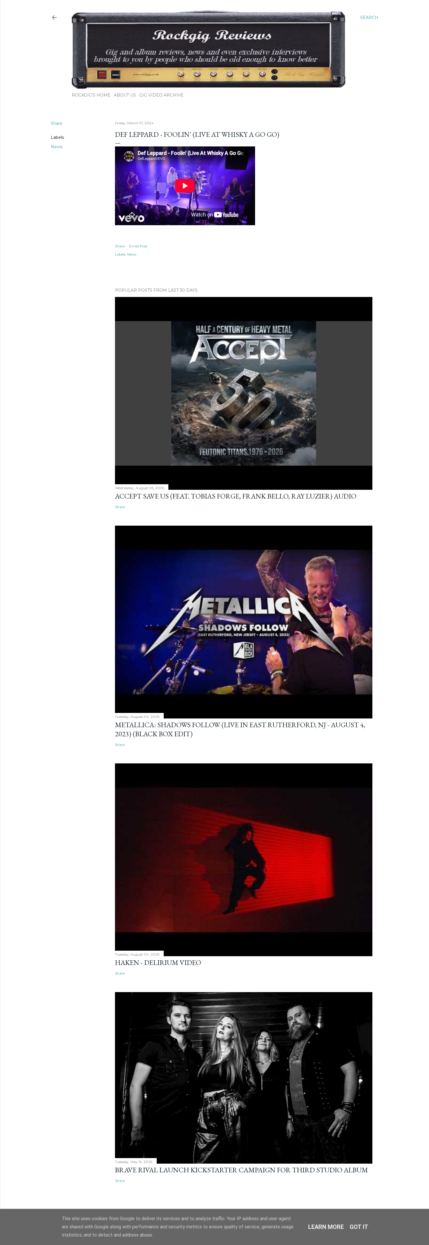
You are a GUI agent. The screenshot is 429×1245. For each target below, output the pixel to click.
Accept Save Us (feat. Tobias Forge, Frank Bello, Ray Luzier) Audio (235, 496)
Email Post (138, 246)
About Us (125, 95)
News (56, 146)
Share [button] (56, 123)
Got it (359, 1226)
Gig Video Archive (161, 95)
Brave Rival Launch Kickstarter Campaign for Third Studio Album (241, 1169)
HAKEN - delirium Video (158, 962)
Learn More (326, 1226)
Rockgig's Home (91, 95)
